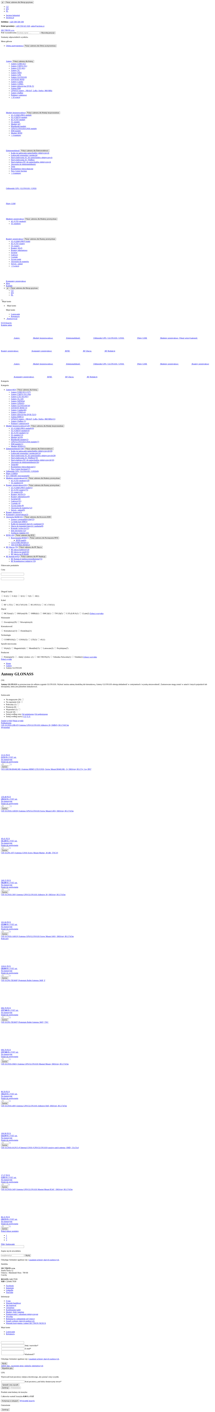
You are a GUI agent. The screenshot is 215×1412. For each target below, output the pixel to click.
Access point (16, 259)
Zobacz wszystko (97, 613)
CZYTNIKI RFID (20, 542)
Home (8, 663)
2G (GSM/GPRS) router (20, 241)
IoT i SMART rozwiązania (17, 476)
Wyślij (28, 1255)
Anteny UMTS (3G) (19, 66)
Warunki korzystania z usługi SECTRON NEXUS (26, 1323)
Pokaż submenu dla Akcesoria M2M (38, 517)
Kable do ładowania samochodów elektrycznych (30, 153)
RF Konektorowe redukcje (23, 561)
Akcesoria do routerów (20, 261)
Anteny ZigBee (17, 93)
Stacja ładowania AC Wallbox (23, 160)
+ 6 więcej (15, 266)
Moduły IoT (16, 124)
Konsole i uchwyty (20, 528)
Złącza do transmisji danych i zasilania (27, 526)
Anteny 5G (15, 70)
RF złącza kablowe (20, 550)
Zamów (4, 767)
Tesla (13, 166)
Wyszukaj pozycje (47, 33)
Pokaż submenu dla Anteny (23, 61)
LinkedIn (9, 1290)
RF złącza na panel (20, 552)
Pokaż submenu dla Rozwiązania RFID (44, 538)
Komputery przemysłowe (16, 281)
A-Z (25, 716)
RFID (10, 535)
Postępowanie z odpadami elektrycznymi (22, 1314)
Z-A (28, 716)
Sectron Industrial (13, 15)
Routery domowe (14, 512)
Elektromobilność (13, 151)
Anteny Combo (17, 82)
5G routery (15, 246)
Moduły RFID (16, 133)
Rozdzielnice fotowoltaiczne (22, 169)
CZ (7, 7)
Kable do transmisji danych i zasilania (27, 524)
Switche (14, 253)
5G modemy (16, 224)
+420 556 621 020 (22, 26)
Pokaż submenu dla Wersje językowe (19, 2)
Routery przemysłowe (14, 239)
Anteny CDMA (17, 84)
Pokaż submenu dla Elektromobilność (35, 151)
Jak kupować (11, 1305)
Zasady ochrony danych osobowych (20, 1321)
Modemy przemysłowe (15, 219)
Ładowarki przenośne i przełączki (24, 155)
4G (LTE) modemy (18, 221)
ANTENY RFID (17, 79)
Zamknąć (5, 1388)
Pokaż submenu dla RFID (25, 535)
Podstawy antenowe (19, 95)
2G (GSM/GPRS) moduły (21, 115)
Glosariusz (10, 1308)
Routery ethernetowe (19, 250)
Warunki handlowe (13, 1303)
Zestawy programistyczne (22, 519)
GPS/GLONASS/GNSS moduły (24, 129)
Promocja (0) (11, 707)
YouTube (9, 1292)
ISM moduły (16, 131)
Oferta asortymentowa (14, 46)
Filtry (3, 1244)
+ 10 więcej (15, 97)
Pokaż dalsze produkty (10, 1231)
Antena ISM (16, 88)
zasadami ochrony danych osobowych (44, 1260)
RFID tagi (21, 540)
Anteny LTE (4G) (18, 68)
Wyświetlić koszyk (27, 1401)
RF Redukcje (13, 556)
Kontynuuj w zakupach (10, 1401)
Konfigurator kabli (13, 1310)
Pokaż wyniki (6, 659)
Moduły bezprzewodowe (16, 113)
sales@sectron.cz (37, 26)
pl (2, 2)
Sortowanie (10, 1244)
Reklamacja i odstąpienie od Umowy (20, 1319)
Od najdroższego (41, 714)
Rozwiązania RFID (19, 538)
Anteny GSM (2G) (18, 64)
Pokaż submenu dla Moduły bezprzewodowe (43, 113)
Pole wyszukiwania (8, 33)
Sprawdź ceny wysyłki (10, 1385)
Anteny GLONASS (19, 77)
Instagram (10, 1288)
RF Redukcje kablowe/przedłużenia (26, 559)
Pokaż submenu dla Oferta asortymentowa (40, 46)
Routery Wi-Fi (16, 248)
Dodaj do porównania (9, 762)
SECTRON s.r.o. (8, 30)
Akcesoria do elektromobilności (23, 164)
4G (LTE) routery (18, 244)
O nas (8, 1301)
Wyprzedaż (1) (12, 709)
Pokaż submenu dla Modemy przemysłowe (41, 219)
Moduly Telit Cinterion (15, 1312)
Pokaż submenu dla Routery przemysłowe (40, 239)
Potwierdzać (15, 1388)
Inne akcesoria (18, 531)
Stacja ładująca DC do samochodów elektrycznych (31, 162)
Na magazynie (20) (14, 699)
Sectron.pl (10, 18)
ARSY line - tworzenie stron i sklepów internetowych (22, 1366)
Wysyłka (9, 1316)
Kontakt (9, 286)
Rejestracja (15, 316)
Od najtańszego (28, 714)
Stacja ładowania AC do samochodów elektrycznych (31, 157)
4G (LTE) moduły (18, 120)
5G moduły (15, 122)
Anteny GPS (16, 75)
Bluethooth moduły (18, 126)
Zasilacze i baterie (20, 533)
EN (7, 9)
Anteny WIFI (16, 73)
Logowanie (15, 314)
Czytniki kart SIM (19, 522)
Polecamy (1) (11, 704)
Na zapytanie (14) (13, 702)
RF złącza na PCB (20, 554)
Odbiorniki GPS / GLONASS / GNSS (21, 188)
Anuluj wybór (6, 721)
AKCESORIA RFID (20, 545)
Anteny (9, 61)
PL (7, 11)
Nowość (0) (11, 712)
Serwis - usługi (17, 264)
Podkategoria (6, 723)
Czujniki (14, 257)
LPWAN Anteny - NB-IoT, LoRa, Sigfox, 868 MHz (31, 91)
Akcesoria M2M (14, 517)
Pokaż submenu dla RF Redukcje (33, 557)
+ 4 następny (16, 135)
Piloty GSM (10, 204)
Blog (8, 283)
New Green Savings (19, 171)
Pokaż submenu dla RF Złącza (30, 547)
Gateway (14, 255)
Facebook (10, 1286)
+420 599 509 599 (16, 22)
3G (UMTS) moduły (19, 117)
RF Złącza (12, 547)
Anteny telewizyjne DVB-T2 (22, 86)
